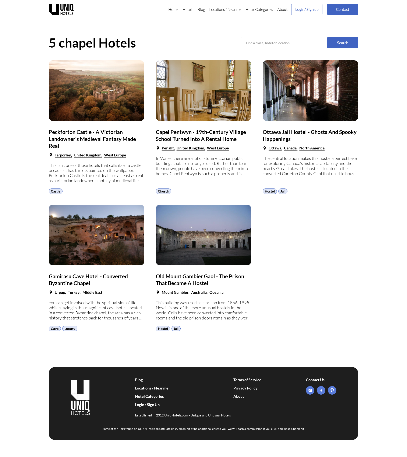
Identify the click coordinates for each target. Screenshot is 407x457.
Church (163, 191)
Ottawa (275, 148)
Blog (201, 9)
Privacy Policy (245, 388)
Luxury (69, 328)
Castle (55, 191)
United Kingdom (87, 155)
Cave (55, 328)
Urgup (60, 292)
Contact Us (315, 379)
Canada (290, 148)
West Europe (115, 155)
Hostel (270, 191)
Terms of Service (247, 379)
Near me (234, 9)
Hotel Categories (259, 9)
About (282, 9)
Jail (282, 191)
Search (342, 42)
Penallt (168, 148)
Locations (217, 9)
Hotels (188, 9)
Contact (342, 9)
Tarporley (63, 155)
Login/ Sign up (307, 9)
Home (173, 9)
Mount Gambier (175, 292)
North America (312, 148)
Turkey (74, 292)
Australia (199, 292)
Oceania (216, 292)
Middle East (92, 292)
